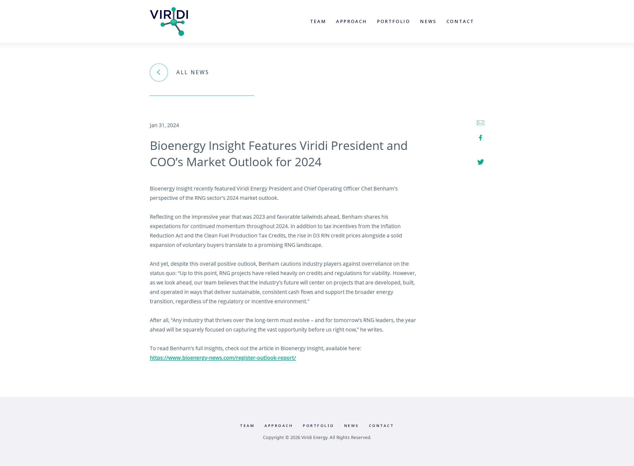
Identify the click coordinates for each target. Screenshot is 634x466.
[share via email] (480, 122)
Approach (351, 21)
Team (318, 21)
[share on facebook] (480, 137)
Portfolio (393, 21)
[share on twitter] (480, 162)
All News (193, 72)
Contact (460, 21)
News (428, 21)
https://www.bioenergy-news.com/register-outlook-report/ (223, 357)
